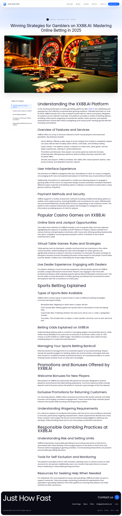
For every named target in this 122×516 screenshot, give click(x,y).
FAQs (92, 504)
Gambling (73, 19)
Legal (117, 510)
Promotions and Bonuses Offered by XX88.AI (22, 118)
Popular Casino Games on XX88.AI (22, 111)
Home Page (76, 504)
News (85, 504)
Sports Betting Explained (19, 114)
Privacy (106, 510)
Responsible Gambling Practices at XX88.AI (22, 124)
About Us (100, 510)
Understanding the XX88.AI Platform (20, 106)
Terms (112, 510)
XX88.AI (91, 109)
